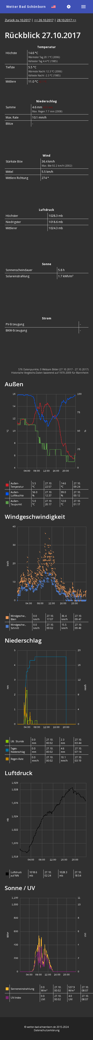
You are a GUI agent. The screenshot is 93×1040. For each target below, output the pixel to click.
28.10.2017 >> (66, 20)
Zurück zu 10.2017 (18, 20)
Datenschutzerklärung (46, 1030)
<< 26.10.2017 (43, 20)
